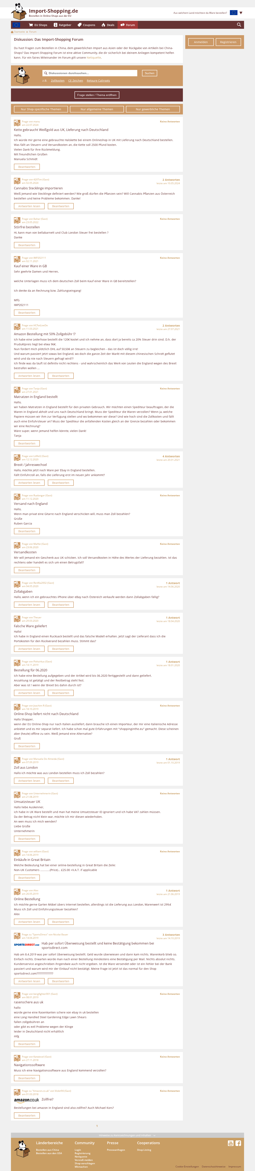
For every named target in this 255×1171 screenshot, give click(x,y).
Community (85, 1142)
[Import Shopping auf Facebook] (238, 1145)
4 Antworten (171, 456)
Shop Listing (144, 1150)
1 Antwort (173, 583)
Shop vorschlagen (85, 1163)
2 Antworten (171, 180)
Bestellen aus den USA (49, 1153)
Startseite (19, 31)
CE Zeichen (75, 80)
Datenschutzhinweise (214, 1166)
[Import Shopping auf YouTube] (231, 1145)
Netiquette (94, 57)
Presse (112, 1142)
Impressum (235, 1166)
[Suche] (239, 25)
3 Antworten (171, 935)
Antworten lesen (29, 206)
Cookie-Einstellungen (187, 1166)
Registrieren (228, 42)
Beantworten (26, 167)
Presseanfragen (116, 1150)
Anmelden (201, 42)
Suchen (149, 73)
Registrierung (82, 1153)
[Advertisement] (214, 110)
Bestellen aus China (47, 1150)
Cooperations (148, 1142)
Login (78, 1150)
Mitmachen (81, 1166)
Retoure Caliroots (98, 80)
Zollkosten (58, 80)
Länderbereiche (49, 1142)
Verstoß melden (84, 1160)
